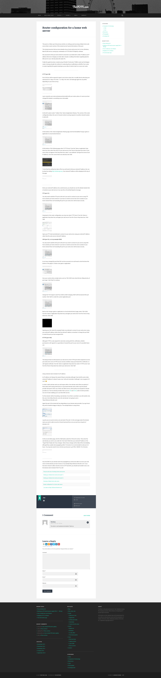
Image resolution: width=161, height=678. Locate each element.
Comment (44, 552)
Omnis (75, 390)
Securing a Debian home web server (51, 481)
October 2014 (40, 650)
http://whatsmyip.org (57, 171)
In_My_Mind (72, 632)
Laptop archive (72, 641)
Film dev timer (72, 639)
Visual (59, 15)
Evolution (71, 630)
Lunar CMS (71, 643)
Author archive (44, 500)
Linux (76, 499)
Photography (105, 34)
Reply (88, 522)
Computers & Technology (108, 26)
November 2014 (41, 648)
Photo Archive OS (106, 43)
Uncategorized (106, 36)
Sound (67, 15)
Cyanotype (71, 622)
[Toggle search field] (122, 15)
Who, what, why (49, 15)
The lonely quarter (73, 634)
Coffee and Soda (73, 619)
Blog (39, 15)
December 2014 (41, 646)
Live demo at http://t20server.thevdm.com (52, 487)
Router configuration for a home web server (64, 29)
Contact (83, 15)
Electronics (105, 32)
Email (44, 577)
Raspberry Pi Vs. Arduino (108, 50)
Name (44, 570)
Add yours (87, 515)
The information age (107, 52)
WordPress (58, 675)
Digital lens (71, 617)
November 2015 (41, 644)
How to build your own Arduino (109, 48)
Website (44, 583)
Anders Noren (117, 675)
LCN (70, 390)
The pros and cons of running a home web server (54, 471)
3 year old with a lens (74, 624)
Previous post (78, 503)
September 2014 (41, 652)
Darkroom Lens (72, 615)
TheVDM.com (80, 6)
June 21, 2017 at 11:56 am (56, 523)
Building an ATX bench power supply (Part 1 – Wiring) (49, 611)
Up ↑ (123, 675)
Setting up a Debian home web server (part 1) (53, 474)
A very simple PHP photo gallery (49, 626)
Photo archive (44, 628)
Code (75, 15)
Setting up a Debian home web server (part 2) (53, 478)
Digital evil (71, 628)
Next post (77, 505)
